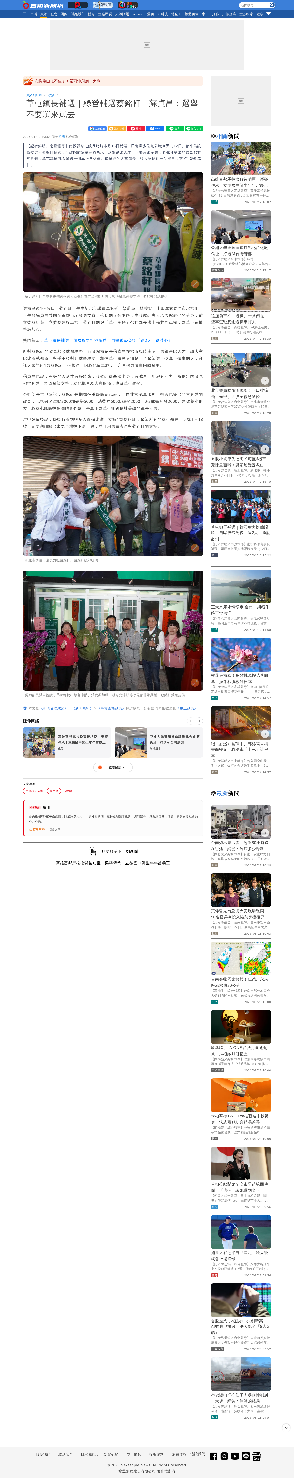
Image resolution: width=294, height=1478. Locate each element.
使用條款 (134, 1454)
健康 (259, 14)
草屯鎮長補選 (34, 791)
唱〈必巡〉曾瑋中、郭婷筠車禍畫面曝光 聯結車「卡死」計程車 (239, 749)
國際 (64, 14)
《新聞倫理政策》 (53, 708)
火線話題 (122, 14)
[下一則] (199, 721)
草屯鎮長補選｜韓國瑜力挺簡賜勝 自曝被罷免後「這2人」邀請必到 (108, 340)
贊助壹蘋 (116, 128)
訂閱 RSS (39, 829)
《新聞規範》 (82, 708)
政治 (43, 14)
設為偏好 (96, 128)
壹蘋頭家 (246, 14)
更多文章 (55, 829)
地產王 (176, 14)
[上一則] (190, 721)
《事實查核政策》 (111, 708)
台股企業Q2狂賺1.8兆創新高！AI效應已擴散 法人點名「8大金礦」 (240, 1326)
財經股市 (78, 14)
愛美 (150, 14)
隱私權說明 (89, 1454)
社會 (54, 14)
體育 (91, 14)
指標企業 (229, 14)
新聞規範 (111, 1454)
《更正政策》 (187, 708)
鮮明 (62, 137)
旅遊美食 (192, 14)
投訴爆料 (156, 1454)
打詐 (215, 14)
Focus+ (138, 14)
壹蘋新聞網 (34, 95)
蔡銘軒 (69, 791)
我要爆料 (135, 128)
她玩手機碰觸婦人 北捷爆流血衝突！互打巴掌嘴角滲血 (83, 81)
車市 (205, 14)
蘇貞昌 (54, 791)
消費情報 (179, 1454)
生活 (33, 14)
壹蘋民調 (105, 14)
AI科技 (162, 14)
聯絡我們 (65, 1454)
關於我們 (43, 1454)
